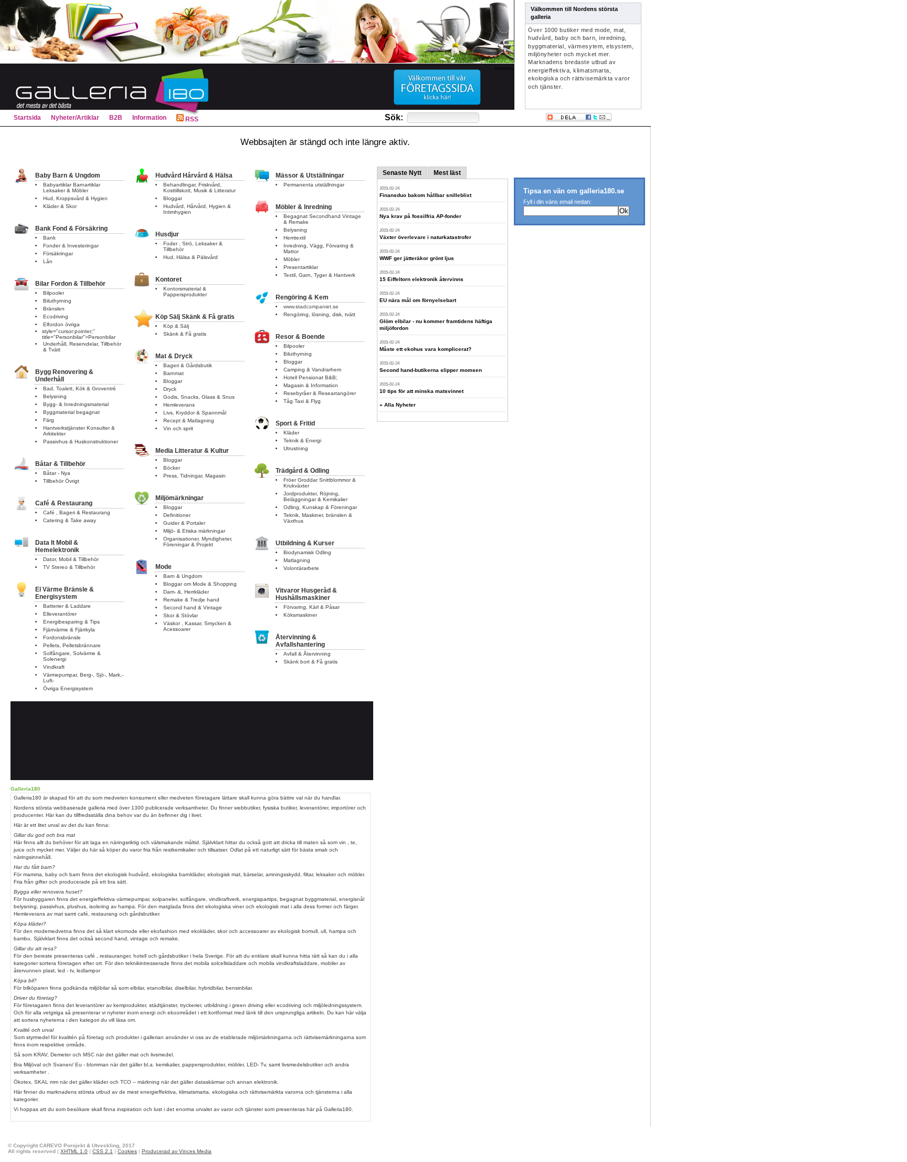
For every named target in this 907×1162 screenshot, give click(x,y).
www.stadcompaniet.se (311, 306)
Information (149, 117)
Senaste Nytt (402, 173)
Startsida (27, 117)
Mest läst (447, 173)
